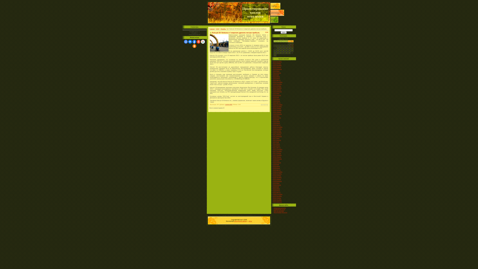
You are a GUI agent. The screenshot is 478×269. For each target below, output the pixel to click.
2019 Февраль (277, 181)
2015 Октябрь (277, 106)
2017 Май (276, 142)
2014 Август (277, 80)
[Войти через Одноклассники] (194, 46)
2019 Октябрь (277, 196)
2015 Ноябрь (277, 108)
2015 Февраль (277, 91)
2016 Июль (276, 123)
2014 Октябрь (277, 84)
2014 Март (276, 71)
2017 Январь (277, 134)
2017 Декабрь (277, 155)
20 (283, 50)
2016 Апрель (277, 117)
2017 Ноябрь (277, 153)
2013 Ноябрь (277, 63)
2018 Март (276, 160)
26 (280, 53)
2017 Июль (276, 145)
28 (286, 53)
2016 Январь (277, 112)
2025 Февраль (277, 201)
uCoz (250, 221)
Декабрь (223, 29)
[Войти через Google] (203, 42)
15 (289, 48)
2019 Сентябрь (277, 194)
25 (278, 53)
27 (283, 53)
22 (289, 50)
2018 (217, 29)
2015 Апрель (277, 95)
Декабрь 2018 (283, 39)
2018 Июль (276, 168)
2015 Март (276, 93)
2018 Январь (277, 157)
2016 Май (276, 119)
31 (275, 55)
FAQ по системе (279, 211)
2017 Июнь (276, 144)
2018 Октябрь (277, 173)
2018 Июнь (276, 166)
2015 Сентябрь (277, 104)
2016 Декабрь (277, 132)
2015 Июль (276, 101)
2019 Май (276, 187)
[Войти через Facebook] (194, 42)
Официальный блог (280, 208)
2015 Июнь (276, 99)
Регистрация (275, 13)
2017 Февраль (277, 136)
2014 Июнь (276, 76)
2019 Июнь (276, 188)
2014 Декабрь (277, 88)
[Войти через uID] (186, 42)
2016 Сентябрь (277, 127)
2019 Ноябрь (277, 198)
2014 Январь (277, 67)
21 (286, 50)
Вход (272, 19)
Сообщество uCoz (279, 209)
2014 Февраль (277, 69)
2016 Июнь (276, 121)
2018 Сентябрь (277, 172)
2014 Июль (276, 78)
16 (292, 48)
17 (275, 50)
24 (275, 53)
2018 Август (277, 170)
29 (289, 53)
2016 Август (277, 125)
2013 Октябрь (277, 61)
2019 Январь (277, 179)
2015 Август (277, 102)
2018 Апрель (277, 162)
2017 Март (276, 138)
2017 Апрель (277, 140)
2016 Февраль (277, 114)
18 (278, 50)
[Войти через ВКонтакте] (190, 42)
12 (280, 48)
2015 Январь (277, 89)
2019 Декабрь (277, 200)
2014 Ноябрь (277, 86)
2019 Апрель (277, 185)
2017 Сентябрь (277, 149)
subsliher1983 (228, 104)
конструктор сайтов (240, 221)
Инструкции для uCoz (280, 212)
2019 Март (276, 183)
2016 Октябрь (277, 129)
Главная (274, 6)
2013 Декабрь (277, 65)
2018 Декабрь (277, 177)
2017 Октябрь (277, 151)
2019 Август (277, 192)
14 (286, 48)
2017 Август (277, 147)
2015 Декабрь (277, 110)
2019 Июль (276, 190)
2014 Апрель (277, 73)
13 (283, 48)
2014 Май (276, 74)
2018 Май (276, 164)
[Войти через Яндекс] (198, 42)
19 (280, 50)
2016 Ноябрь (277, 131)
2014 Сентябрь (277, 82)
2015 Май (276, 97)
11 (278, 48)
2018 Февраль (277, 159)
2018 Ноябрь (277, 175)
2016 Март (276, 116)
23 (292, 50)
